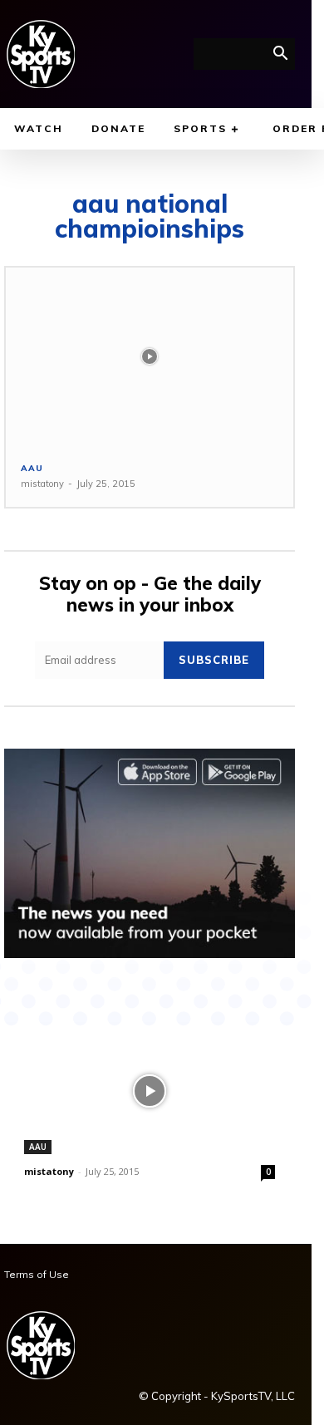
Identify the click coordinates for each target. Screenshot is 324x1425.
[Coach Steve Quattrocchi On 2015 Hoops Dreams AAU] (149, 357)
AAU (31, 468)
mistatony (42, 483)
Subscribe (214, 659)
